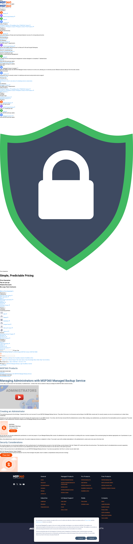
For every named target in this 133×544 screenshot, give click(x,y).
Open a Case (25, 359)
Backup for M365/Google (14, 352)
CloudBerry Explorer (5, 25)
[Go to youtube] (24, 484)
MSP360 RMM (33, 352)
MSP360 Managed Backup (67, 479)
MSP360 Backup (4, 352)
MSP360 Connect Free (106, 485)
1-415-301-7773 (22, 361)
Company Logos (85, 504)
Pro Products (85, 476)
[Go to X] (17, 484)
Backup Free (12, 358)
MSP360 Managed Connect (67, 489)
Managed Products (67, 476)
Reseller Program (105, 507)
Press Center (84, 501)
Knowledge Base (32, 359)
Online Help (39, 359)
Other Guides (3, 365)
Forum (62, 507)
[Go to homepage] (5, 4)
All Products (30, 26)
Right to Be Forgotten (106, 515)
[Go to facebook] (14, 484)
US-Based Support (11, 359)
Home (42, 479)
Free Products (106, 476)
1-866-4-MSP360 (13, 361)
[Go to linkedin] (20, 484)
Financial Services (45, 507)
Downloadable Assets (5, 376)
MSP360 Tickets (25, 25)
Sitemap (42, 490)
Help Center (63, 501)
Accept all (80, 538)
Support (4, 359)
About (102, 501)
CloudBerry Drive (15, 25)
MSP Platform (3, 91)
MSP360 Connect (25, 352)
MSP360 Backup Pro (86, 479)
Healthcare (43, 501)
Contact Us (3, 26)
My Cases (19, 359)
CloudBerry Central (27, 363)
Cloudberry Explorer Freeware (108, 488)
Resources (43, 482)
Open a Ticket (64, 509)
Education (43, 504)
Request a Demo (21, 26)
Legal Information (105, 504)
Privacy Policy (88, 520)
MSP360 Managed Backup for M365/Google (68, 483)
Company (43, 488)
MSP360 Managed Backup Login (14, 363)
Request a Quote (11, 26)
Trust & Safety (46, 359)
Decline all (92, 538)
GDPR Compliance (105, 512)
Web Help (63, 504)
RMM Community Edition (107, 482)
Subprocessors (39, 522)
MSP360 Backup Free (106, 479)
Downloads (5, 358)
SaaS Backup (84, 482)
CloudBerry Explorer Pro (86, 488)
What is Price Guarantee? (6, 291)
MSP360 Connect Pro (86, 485)
